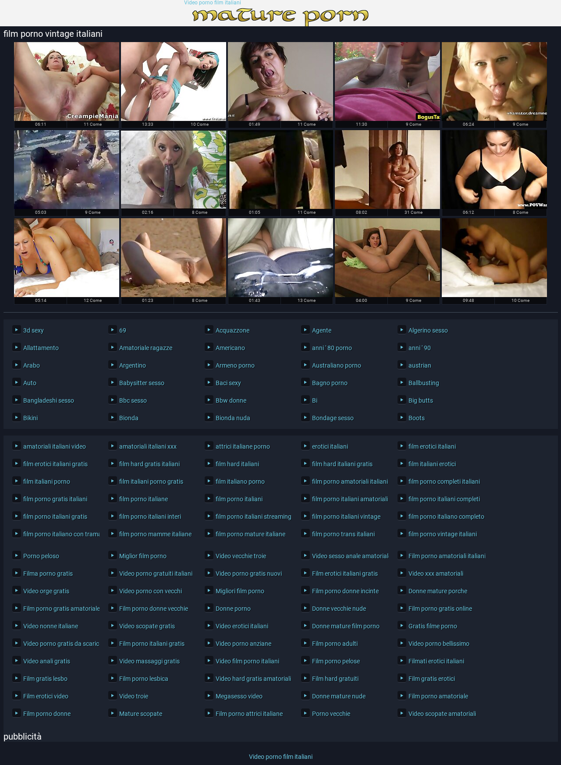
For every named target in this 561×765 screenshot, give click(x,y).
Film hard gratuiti (335, 678)
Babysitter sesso (141, 382)
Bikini (30, 417)
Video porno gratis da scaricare (59, 643)
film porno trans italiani (343, 534)
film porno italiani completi (444, 499)
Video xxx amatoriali (435, 573)
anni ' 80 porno (332, 347)
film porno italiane (143, 499)
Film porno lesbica (143, 678)
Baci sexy (228, 382)
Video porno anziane (243, 643)
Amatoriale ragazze (145, 347)
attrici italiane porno (243, 446)
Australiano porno (336, 365)
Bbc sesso (133, 400)
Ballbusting (423, 382)
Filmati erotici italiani (436, 661)
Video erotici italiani (242, 626)
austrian (419, 365)
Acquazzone (232, 330)
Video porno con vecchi (150, 591)
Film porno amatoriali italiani (444, 556)
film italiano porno (240, 481)
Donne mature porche (437, 591)
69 (122, 330)
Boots (416, 417)
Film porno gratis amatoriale (59, 608)
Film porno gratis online (440, 608)
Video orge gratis (46, 591)
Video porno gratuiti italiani (155, 573)
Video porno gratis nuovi (249, 573)
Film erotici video (45, 696)
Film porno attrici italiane (249, 713)
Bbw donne (231, 400)
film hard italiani (237, 464)
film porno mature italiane (250, 534)
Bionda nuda (233, 417)
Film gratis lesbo (45, 678)
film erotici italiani (432, 446)
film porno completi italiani (444, 481)
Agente (321, 330)
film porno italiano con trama (59, 534)
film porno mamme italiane (155, 534)
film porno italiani (239, 499)
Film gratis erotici (431, 678)
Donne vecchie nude (339, 608)
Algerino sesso (428, 330)
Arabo (31, 365)
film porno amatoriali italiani (348, 481)
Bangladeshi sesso (48, 400)
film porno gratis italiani (55, 499)
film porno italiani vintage (346, 516)
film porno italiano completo (444, 516)
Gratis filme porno (432, 626)
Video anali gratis (46, 661)
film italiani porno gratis (151, 481)
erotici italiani (330, 446)
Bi (314, 400)
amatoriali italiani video (54, 446)
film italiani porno (46, 481)
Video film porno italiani (247, 661)
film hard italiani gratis (342, 464)
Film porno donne (47, 713)
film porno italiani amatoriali (348, 499)
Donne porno (233, 608)
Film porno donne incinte (345, 591)
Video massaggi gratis (149, 661)
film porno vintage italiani (442, 534)
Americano (230, 347)
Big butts (420, 400)
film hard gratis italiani (149, 464)
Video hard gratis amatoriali (252, 678)
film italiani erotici (432, 464)
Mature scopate (140, 713)
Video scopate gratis (147, 626)
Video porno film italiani (212, 3)
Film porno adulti (335, 643)
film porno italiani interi (150, 516)
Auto (29, 382)
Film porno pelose (336, 661)
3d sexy (33, 330)
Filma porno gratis (48, 573)
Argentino (132, 365)
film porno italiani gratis (55, 516)
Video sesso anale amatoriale (348, 556)
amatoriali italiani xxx (148, 446)
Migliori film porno (240, 591)
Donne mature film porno (346, 626)
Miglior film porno (143, 556)
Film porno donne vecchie (153, 608)
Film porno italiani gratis (152, 643)
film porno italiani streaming (252, 516)
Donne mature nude (339, 696)
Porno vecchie (331, 713)
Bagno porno (330, 382)
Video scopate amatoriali (442, 713)
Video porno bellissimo (438, 643)
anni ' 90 (419, 347)
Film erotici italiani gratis (345, 573)
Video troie (133, 696)
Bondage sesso (333, 417)
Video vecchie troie (241, 556)
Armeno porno (235, 365)
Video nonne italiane (50, 626)
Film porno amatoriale (438, 696)
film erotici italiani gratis (55, 464)
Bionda (128, 417)
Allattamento (41, 347)
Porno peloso (41, 556)
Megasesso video (239, 696)
